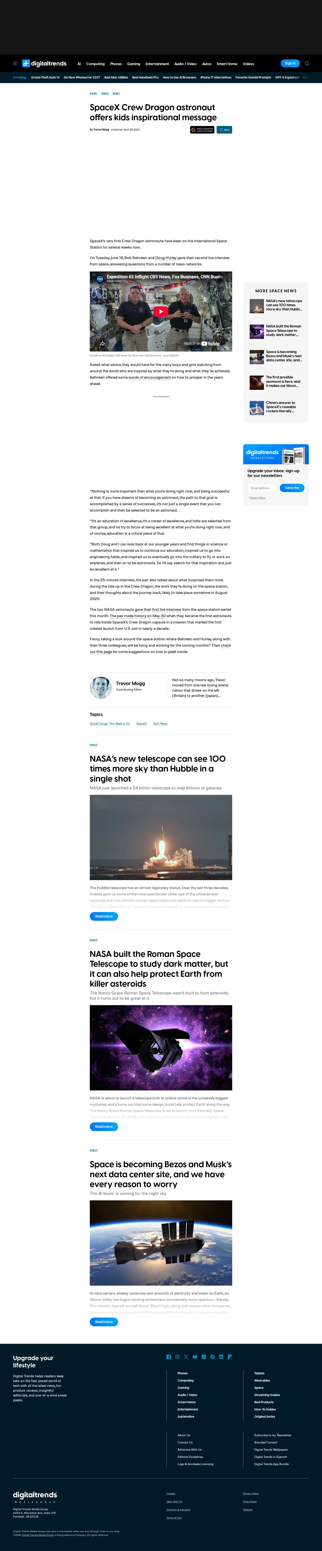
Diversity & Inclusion (178, 1509)
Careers (170, 1493)
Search (307, 63)
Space (259, 1388)
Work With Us (174, 1501)
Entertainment (188, 1409)
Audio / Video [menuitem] (185, 64)
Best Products (264, 1402)
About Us (184, 1435)
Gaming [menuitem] (133, 64)
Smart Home (187, 1402)
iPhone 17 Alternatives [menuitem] (216, 77)
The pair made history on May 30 (138, 615)
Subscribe (292, 488)
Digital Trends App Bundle (271, 1464)
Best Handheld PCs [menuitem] (145, 77)
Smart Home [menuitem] (227, 64)
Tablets (259, 1373)
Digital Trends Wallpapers (271, 1449)
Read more (104, 916)
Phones (183, 1373)
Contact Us (185, 1442)
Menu (15, 63)
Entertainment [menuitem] (157, 64)
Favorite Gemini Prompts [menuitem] (253, 77)
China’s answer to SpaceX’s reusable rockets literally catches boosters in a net (283, 411)
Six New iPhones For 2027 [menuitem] (82, 77)
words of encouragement (150, 377)
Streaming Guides (267, 1395)
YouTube (195, 1357)
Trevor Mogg (101, 130)
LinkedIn (221, 1357)
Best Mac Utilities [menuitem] (116, 77)
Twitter (186, 1357)
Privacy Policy (257, 497)
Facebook (168, 1357)
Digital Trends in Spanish (270, 1457)
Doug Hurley (166, 257)
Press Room (250, 1501)
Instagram (177, 1357)
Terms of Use (174, 1517)
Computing (186, 1381)
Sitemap (248, 1509)
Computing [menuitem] (95, 64)
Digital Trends (36, 69)
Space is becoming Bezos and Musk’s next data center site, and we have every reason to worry (284, 360)
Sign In (290, 63)
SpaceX (141, 723)
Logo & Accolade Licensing (195, 1464)
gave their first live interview (158, 609)
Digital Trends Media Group (38, 1535)
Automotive (186, 1417)
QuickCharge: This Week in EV (110, 723)
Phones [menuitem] (116, 64)
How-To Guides (265, 1409)
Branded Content (265, 1442)
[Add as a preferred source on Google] (202, 130)
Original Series (264, 1417)
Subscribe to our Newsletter (272, 1435)
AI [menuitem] (79, 64)
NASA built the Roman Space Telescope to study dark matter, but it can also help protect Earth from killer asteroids (283, 337)
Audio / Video (187, 1395)
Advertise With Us (190, 1449)
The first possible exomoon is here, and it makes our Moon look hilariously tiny (283, 383)
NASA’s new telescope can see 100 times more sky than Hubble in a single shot (284, 307)
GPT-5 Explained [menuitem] (287, 77)
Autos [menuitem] (206, 64)
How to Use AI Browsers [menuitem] (179, 77)
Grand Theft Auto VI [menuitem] (45, 77)
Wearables (262, 1381)
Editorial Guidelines (190, 1457)
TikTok (204, 1357)
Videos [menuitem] (248, 64)
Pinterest (212, 1357)
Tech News (160, 723)
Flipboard (230, 1357)
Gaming (183, 1388)
